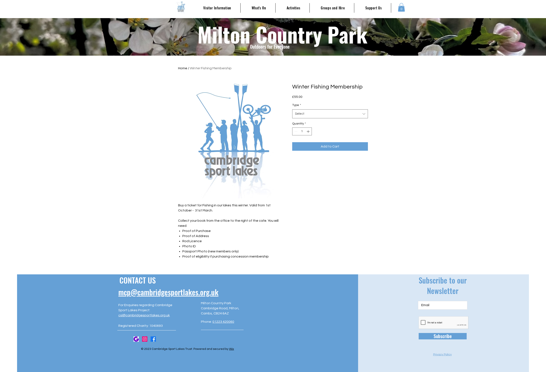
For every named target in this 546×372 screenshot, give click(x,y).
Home (182, 68)
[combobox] (330, 113)
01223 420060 (223, 321)
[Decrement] (295, 131)
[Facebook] (153, 339)
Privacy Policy (442, 354)
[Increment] (308, 131)
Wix (231, 348)
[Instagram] (144, 339)
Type (296, 105)
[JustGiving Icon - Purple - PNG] (136, 339)
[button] (401, 7)
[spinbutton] (302, 131)
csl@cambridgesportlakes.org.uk (144, 315)
